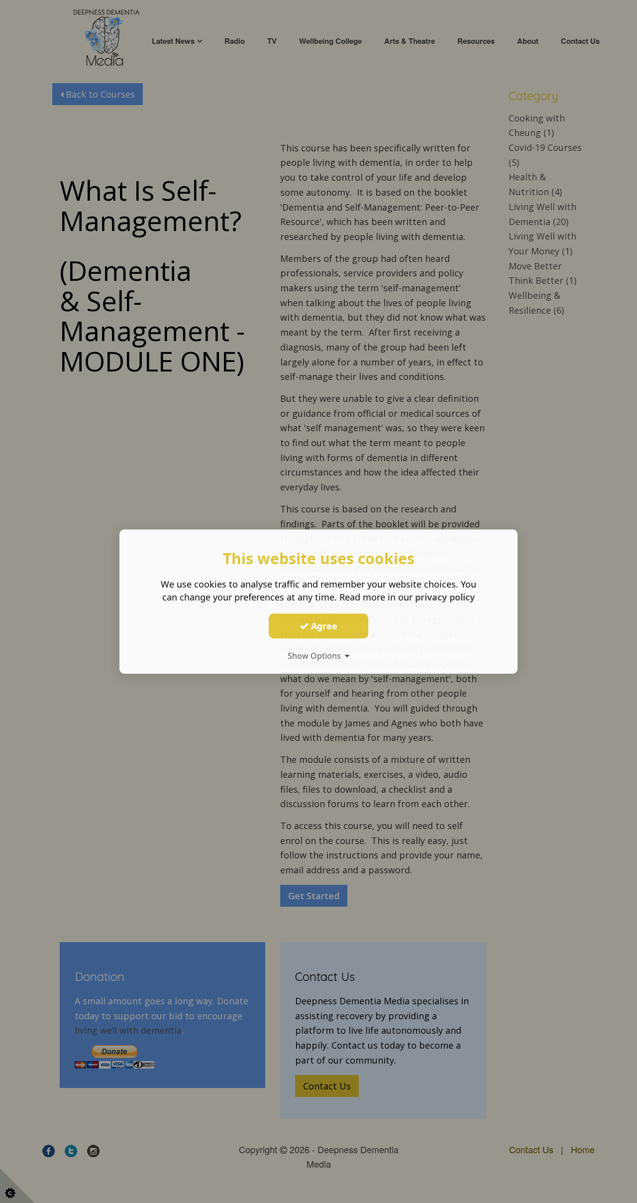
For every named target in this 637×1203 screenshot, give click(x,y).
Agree (323, 626)
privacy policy (445, 597)
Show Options (316, 655)
